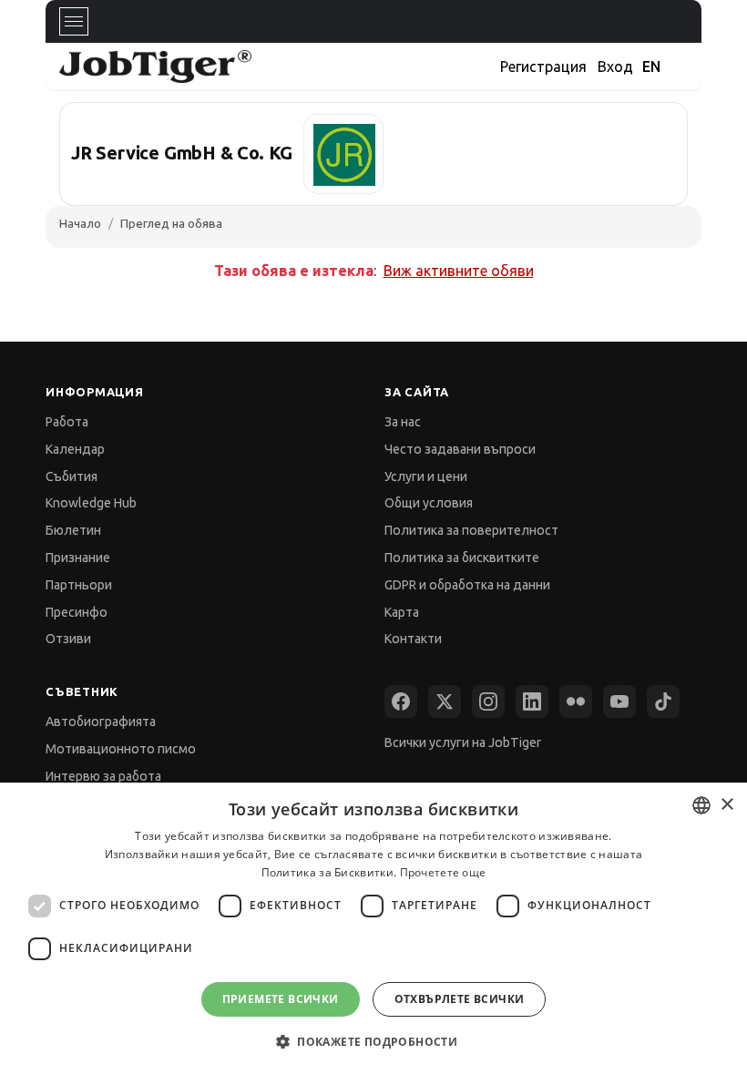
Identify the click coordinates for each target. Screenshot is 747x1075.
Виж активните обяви (459, 270)
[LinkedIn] (532, 701)
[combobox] (701, 805)
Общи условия (428, 503)
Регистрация (543, 66)
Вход (615, 66)
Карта (401, 612)
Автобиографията (101, 721)
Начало (80, 223)
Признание (78, 557)
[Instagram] (488, 701)
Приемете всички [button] (280, 999)
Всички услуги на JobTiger (462, 742)
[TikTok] (663, 701)
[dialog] (373, 929)
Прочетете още (443, 872)
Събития (71, 476)
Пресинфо (76, 612)
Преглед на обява (171, 223)
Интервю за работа (103, 776)
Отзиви (68, 638)
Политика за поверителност (471, 530)
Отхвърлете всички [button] (459, 999)
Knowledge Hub (91, 503)
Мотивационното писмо (121, 749)
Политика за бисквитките (461, 557)
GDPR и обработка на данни (467, 585)
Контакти (413, 638)
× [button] (726, 805)
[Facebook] (400, 701)
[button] (373, 1041)
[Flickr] (575, 701)
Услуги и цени (425, 476)
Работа (67, 422)
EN (651, 66)
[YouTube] (619, 701)
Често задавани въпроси (460, 449)
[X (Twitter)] (444, 701)
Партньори (79, 585)
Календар (75, 449)
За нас (402, 422)
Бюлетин (73, 530)
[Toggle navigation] (73, 21)
